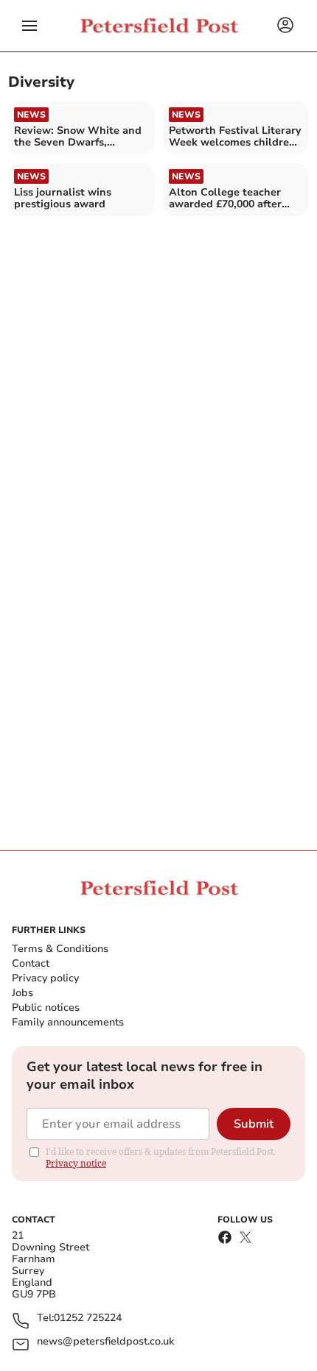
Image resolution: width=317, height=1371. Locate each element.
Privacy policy (45, 978)
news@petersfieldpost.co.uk (105, 1342)
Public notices (46, 1007)
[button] (29, 25)
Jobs (22, 993)
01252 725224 (88, 1318)
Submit (254, 1124)
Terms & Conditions (60, 949)
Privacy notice (76, 1163)
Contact (30, 963)
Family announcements (68, 1022)
